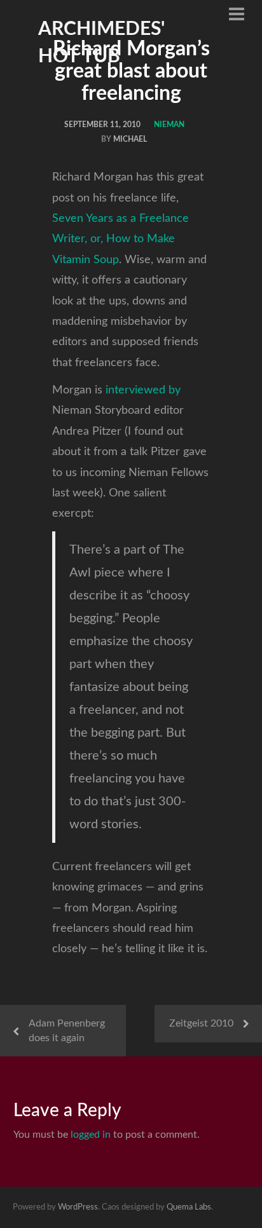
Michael (130, 139)
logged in (91, 1134)
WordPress (78, 1207)
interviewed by (143, 390)
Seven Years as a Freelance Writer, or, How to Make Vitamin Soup (120, 239)
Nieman (169, 124)
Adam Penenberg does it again (67, 1030)
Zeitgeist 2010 (201, 1023)
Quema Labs (189, 1207)
